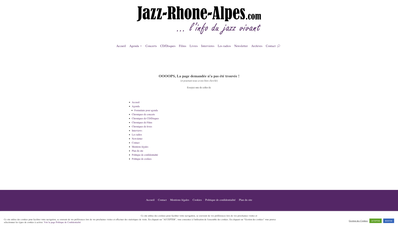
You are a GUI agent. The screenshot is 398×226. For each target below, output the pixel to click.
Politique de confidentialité (145, 154)
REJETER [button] (388, 221)
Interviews (207, 46)
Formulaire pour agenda (146, 110)
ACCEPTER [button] (375, 221)
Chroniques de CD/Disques (145, 118)
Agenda (134, 46)
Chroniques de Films (142, 122)
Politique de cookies (142, 158)
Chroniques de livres (142, 126)
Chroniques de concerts (143, 114)
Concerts (151, 46)
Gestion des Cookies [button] (358, 220)
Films (182, 46)
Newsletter (241, 46)
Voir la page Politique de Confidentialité (62, 222)
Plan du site (137, 150)
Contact (271, 46)
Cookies (197, 200)
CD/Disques (168, 46)
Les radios (224, 46)
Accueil (121, 46)
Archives (256, 46)
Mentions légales (140, 146)
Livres (194, 46)
